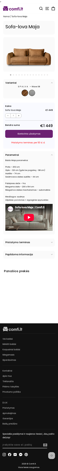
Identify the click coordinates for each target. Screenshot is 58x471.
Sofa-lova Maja (12, 299)
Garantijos (8, 418)
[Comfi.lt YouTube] (15, 454)
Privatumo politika (12, 392)
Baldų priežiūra (10, 423)
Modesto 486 (32, 93)
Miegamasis (8, 354)
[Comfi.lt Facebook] (9, 454)
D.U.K (5, 402)
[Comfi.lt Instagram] (4, 454)
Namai (6, 16)
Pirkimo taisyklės (11, 386)
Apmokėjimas (9, 413)
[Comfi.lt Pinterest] (26, 454)
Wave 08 (25, 93)
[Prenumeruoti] (45, 445)
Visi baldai (8, 339)
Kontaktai (7, 370)
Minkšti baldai (9, 344)
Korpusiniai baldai (11, 349)
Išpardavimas (9, 360)
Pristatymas (9, 408)
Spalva (29, 86)
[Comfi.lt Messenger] (20, 454)
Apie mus (7, 376)
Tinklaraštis (8, 381)
